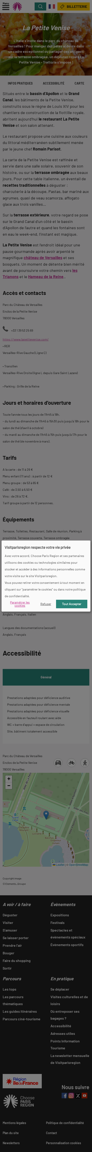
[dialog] (46, 576)
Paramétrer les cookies (20, 603)
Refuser (45, 604)
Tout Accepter (71, 604)
